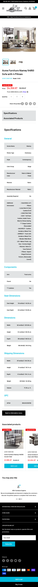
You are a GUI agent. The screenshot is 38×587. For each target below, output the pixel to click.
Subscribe (8, 544)
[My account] (30, 8)
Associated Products (13, 118)
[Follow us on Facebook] (3, 560)
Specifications (10, 113)
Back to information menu (13, 413)
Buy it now (19, 584)
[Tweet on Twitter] (30, 103)
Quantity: (5, 97)
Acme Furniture (7, 78)
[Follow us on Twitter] (7, 560)
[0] (34, 8)
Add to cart (19, 579)
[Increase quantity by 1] (22, 96)
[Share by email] (34, 103)
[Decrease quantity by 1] (11, 96)
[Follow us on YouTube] (15, 560)
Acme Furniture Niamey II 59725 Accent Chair (13, 455)
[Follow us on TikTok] (19, 560)
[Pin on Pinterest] (26, 103)
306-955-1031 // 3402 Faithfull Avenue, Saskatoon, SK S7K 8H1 (19, 1)
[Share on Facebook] (22, 103)
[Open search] (26, 8)
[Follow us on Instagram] (11, 560)
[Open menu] (3, 8)
